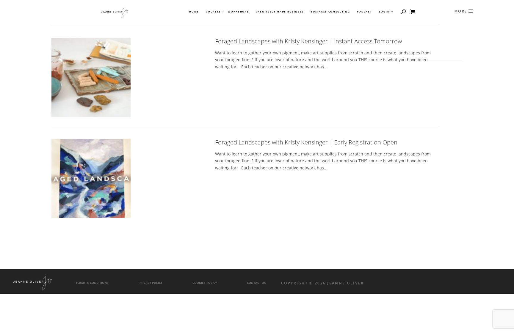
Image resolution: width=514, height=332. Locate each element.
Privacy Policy (150, 283)
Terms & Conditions (92, 283)
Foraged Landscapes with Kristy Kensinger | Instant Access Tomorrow (308, 41)
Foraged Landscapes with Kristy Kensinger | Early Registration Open (306, 142)
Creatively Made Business (280, 11)
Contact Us (256, 283)
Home (194, 11)
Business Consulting (330, 11)
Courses (213, 11)
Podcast (364, 11)
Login (384, 11)
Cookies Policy (204, 283)
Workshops (238, 11)
